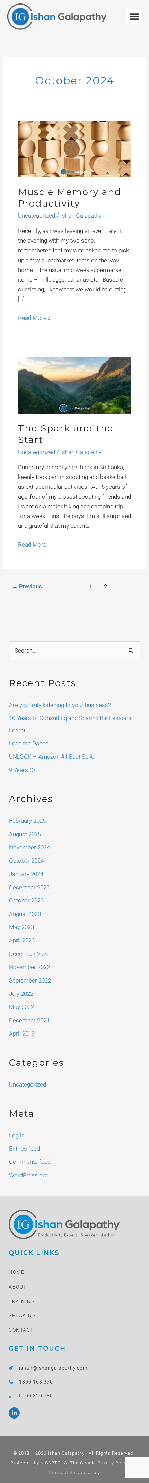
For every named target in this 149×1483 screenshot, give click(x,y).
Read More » (34, 317)
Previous (27, 586)
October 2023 (26, 900)
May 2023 (21, 927)
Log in (17, 1135)
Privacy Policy (112, 1462)
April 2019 (22, 1033)
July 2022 (21, 993)
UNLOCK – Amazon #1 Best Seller (52, 756)
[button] (134, 16)
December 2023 (29, 887)
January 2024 (26, 874)
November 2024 (29, 847)
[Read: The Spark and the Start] (74, 385)
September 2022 (30, 980)
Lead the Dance (29, 743)
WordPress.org (28, 1175)
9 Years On (23, 770)
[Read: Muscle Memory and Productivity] (74, 148)
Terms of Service (67, 1472)
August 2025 (25, 834)
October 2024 (26, 860)
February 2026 (27, 820)
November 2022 (29, 966)
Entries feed (24, 1148)
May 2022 (21, 1006)
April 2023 (22, 940)
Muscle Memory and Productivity (69, 197)
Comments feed (30, 1161)
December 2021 (29, 1020)
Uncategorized (36, 215)
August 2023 (25, 913)
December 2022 (29, 953)
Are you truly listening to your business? (60, 704)
